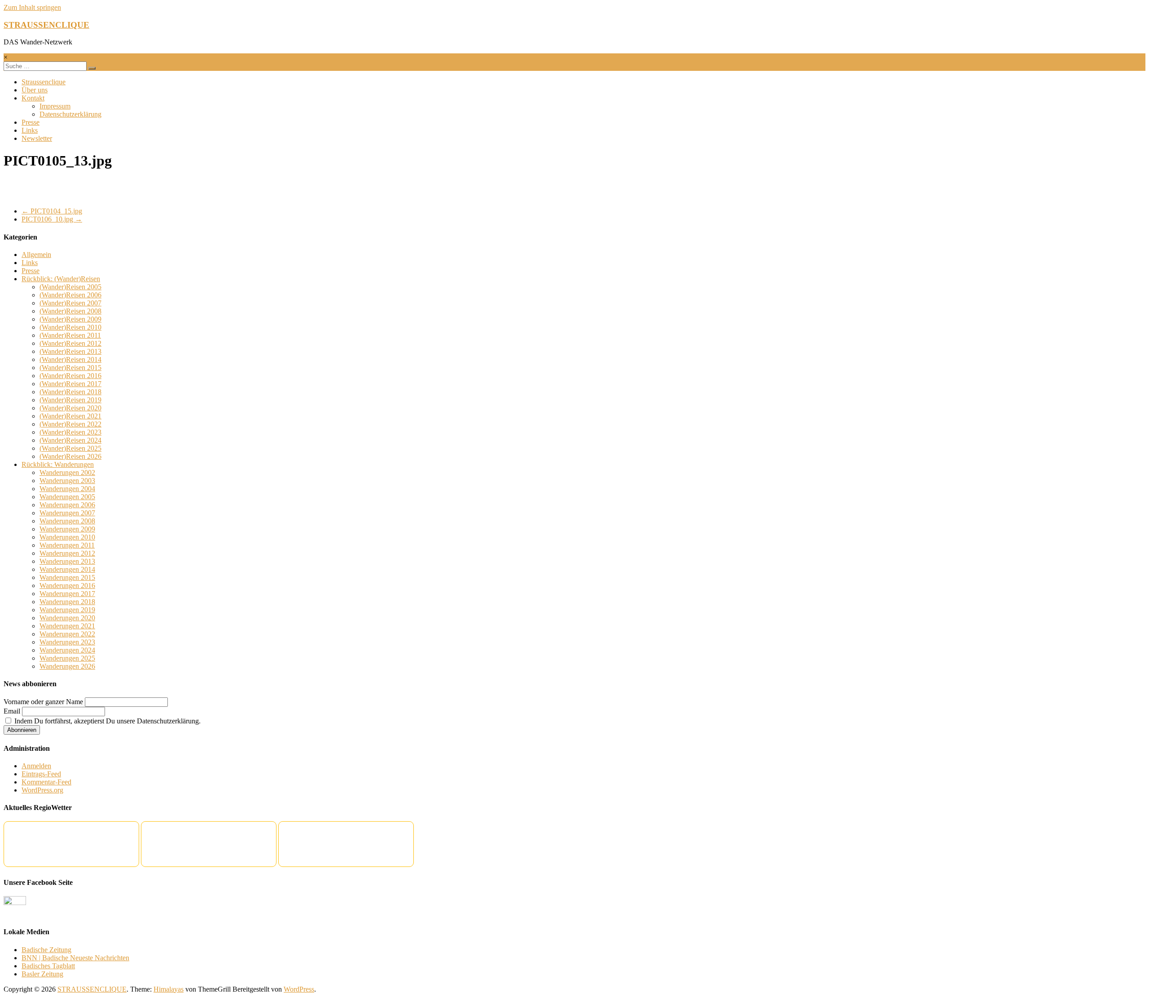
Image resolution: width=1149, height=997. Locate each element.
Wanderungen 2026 (67, 666)
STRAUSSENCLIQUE (46, 25)
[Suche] (92, 68)
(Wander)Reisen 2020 (70, 408)
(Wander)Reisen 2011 (70, 335)
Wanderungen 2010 (67, 537)
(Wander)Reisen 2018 (70, 392)
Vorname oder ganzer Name (43, 701)
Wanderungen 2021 (67, 626)
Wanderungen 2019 (67, 610)
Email (12, 711)
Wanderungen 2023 (67, 642)
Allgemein (36, 254)
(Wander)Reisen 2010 (70, 327)
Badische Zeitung (46, 949)
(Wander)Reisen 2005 (70, 287)
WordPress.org (42, 790)
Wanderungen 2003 (67, 480)
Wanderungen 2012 (67, 553)
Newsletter (37, 138)
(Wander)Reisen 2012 (70, 343)
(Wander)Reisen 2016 (70, 375)
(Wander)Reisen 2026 (70, 456)
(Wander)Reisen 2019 (70, 400)
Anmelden (36, 766)
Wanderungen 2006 (67, 505)
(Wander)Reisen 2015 (70, 367)
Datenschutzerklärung (70, 114)
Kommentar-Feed (46, 782)
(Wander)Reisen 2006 (70, 295)
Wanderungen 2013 (67, 561)
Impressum (54, 106)
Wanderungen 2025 (67, 658)
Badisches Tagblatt (48, 966)
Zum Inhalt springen (32, 7)
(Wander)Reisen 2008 (70, 311)
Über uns (35, 90)
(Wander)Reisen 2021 (70, 416)
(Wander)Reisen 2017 (70, 383)
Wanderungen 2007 (67, 513)
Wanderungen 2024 (67, 650)
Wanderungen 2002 (67, 472)
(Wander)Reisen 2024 (70, 440)
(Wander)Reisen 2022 (70, 424)
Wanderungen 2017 (67, 593)
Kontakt (33, 98)
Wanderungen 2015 (67, 577)
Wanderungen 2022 (67, 634)
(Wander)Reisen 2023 (70, 432)
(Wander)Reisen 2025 (70, 448)
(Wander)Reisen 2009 (70, 319)
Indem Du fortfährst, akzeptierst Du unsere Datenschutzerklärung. (107, 721)
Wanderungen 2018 (67, 601)
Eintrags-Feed (41, 774)
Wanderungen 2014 (67, 569)
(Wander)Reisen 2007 (70, 303)
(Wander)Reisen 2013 (70, 351)
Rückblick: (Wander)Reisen (61, 279)
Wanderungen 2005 (67, 497)
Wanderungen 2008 (67, 521)
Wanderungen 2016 (67, 585)
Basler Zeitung (42, 974)
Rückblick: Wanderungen (58, 464)
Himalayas (168, 989)
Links (30, 130)
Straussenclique (44, 82)
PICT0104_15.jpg (52, 211)
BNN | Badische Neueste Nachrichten (75, 958)
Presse (30, 122)
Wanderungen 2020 (67, 618)
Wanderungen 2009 (67, 529)
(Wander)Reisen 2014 (70, 359)
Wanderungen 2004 (67, 488)
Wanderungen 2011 (67, 545)
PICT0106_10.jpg (52, 219)
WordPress (299, 989)
